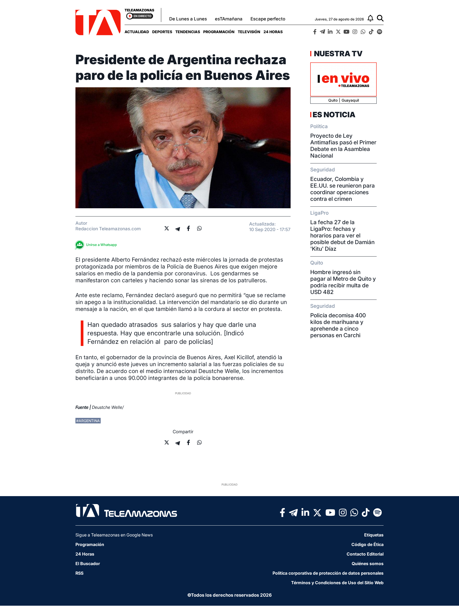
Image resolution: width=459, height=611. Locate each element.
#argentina (88, 420)
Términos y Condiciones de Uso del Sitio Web (337, 582)
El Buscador (87, 563)
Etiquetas (374, 535)
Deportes (162, 31)
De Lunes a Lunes (188, 18)
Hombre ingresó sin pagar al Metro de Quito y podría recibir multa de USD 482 (343, 282)
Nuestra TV (338, 53)
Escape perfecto (267, 18)
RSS (79, 573)
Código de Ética (367, 544)
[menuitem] (137, 31)
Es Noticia (334, 114)
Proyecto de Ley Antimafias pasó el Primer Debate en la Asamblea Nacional (343, 145)
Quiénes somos (368, 563)
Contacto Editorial (365, 554)
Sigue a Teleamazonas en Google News (114, 535)
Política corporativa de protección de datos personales (328, 573)
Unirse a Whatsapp (101, 244)
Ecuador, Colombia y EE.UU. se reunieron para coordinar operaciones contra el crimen (342, 189)
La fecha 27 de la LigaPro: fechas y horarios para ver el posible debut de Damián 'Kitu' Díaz (342, 235)
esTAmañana (229, 18)
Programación (219, 31)
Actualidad (137, 31)
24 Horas (273, 31)
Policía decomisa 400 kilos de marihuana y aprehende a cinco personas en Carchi (338, 325)
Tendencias (187, 31)
